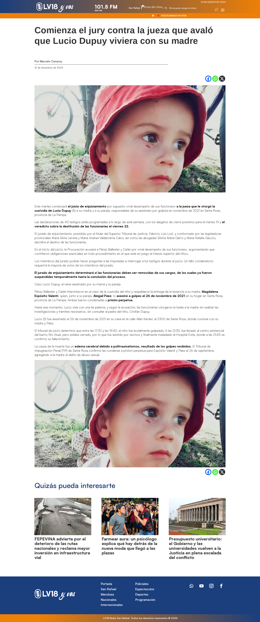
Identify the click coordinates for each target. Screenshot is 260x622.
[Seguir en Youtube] (201, 586)
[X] (222, 79)
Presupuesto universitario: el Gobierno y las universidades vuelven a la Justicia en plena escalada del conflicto (195, 548)
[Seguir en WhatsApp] (191, 586)
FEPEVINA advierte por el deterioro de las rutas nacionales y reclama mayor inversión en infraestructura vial (62, 548)
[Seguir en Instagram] (211, 586)
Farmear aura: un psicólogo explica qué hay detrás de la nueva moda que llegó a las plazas (129, 545)
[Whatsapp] (215, 79)
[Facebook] (208, 79)
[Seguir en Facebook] (221, 586)
